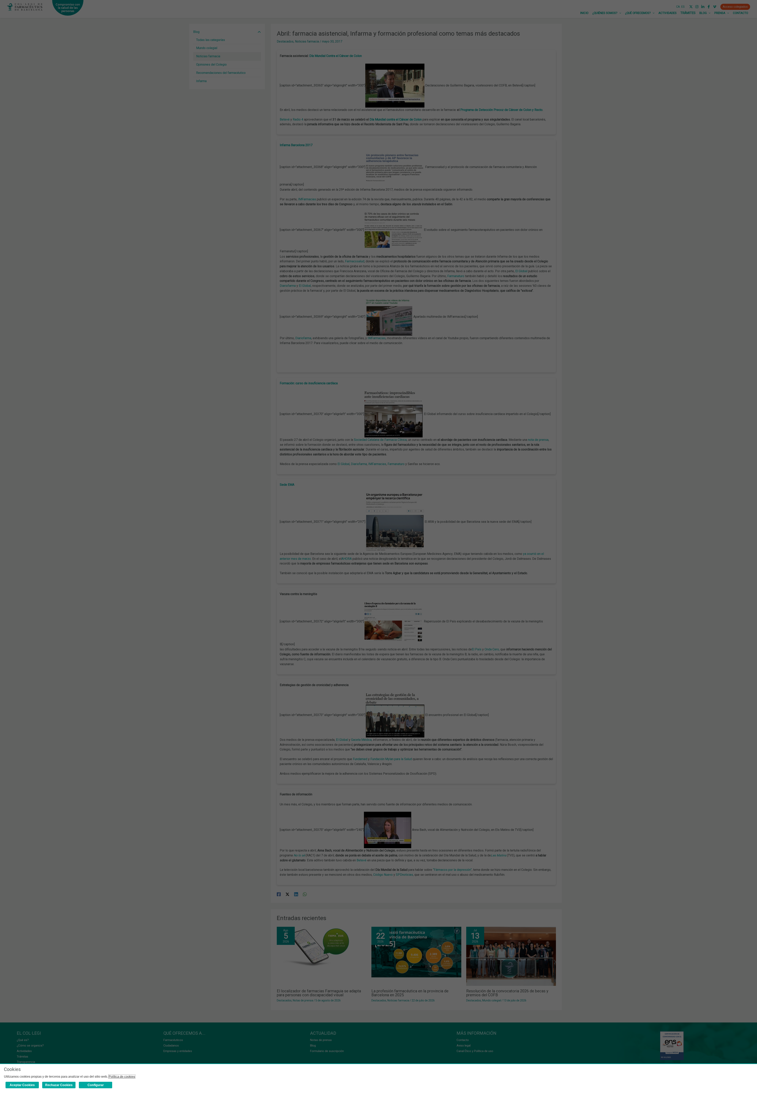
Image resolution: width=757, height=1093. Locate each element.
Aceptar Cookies (22, 1085)
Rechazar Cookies (59, 1085)
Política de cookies (122, 1076)
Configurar (96, 1085)
